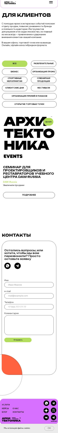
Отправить (18, 340)
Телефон (9, 302)
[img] (53, 417)
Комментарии (11, 313)
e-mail (7, 291)
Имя (6, 280)
